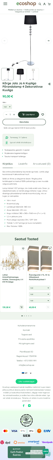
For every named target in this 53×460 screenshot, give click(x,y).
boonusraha (30, 128)
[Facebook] (23, 405)
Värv (4, 102)
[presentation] (4, 40)
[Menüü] (5, 3)
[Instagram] (29, 405)
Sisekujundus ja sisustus (33, 10)
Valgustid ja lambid (22, 12)
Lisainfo (22, 163)
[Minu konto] (44, 4)
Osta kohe (24, 122)
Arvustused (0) (41, 163)
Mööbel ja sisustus (15, 10)
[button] (21, 307)
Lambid (35, 12)
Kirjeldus (8, 163)
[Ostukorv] (49, 4)
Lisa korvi (30, 114)
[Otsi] (40, 4)
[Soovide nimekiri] (43, 114)
